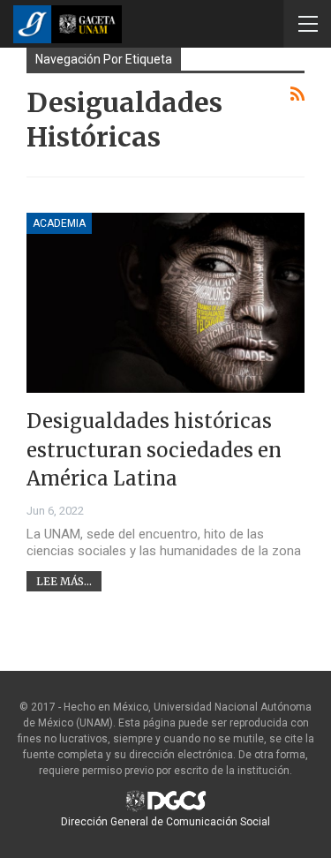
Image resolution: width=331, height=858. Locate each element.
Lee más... (64, 581)
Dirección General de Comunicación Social (165, 822)
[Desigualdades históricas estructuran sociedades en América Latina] (165, 303)
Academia (59, 223)
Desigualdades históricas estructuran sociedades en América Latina (154, 450)
